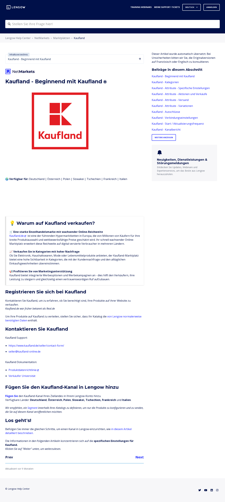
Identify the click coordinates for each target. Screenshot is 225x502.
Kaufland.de (16, 236)
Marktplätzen (61, 38)
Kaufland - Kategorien (165, 82)
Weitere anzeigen (164, 137)
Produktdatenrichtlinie (22, 370)
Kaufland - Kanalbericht (166, 129)
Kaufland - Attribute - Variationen (172, 106)
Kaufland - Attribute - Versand (170, 100)
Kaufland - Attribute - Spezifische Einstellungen (181, 88)
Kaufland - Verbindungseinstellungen (175, 118)
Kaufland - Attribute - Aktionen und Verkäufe (179, 94)
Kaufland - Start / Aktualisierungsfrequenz (178, 123)
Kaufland (79, 38)
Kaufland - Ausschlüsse (166, 112)
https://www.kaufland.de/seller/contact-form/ (36, 345)
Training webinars (141, 7)
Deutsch (190, 7)
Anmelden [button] (211, 7)
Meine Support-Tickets (167, 7)
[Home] (16, 7)
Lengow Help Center (18, 38)
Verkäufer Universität (22, 376)
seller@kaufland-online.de (25, 351)
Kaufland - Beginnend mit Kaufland (173, 76)
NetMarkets (41, 38)
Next (139, 457)
